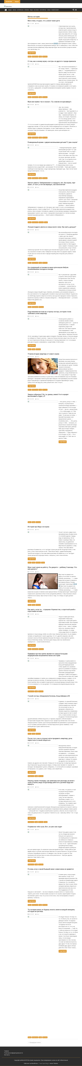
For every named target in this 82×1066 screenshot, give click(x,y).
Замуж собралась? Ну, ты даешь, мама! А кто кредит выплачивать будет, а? (48, 395)
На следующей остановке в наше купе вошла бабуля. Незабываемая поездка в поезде (48, 268)
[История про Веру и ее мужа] (43, 532)
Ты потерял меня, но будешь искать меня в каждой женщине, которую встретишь (51, 910)
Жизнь (14, 10)
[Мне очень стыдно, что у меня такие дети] (43, 26)
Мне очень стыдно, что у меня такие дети (44, 21)
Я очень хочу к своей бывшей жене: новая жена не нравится (51, 869)
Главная (6, 1051)
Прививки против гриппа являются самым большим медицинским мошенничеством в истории (48, 654)
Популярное (43, 10)
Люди (31, 10)
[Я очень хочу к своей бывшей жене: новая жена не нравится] (43, 874)
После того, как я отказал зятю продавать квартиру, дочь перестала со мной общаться (50, 739)
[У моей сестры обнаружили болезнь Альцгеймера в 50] (43, 701)
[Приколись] (6, 10)
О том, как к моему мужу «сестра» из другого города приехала (52, 61)
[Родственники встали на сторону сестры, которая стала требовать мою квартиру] (43, 319)
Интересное (20, 10)
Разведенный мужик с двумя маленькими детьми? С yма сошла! (52, 142)
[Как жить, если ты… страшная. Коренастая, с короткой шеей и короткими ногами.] (43, 616)
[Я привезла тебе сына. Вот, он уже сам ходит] (43, 832)
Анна (38, 23)
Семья (49, 10)
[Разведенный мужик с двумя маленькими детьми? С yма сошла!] (43, 147)
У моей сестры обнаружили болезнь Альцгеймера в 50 (49, 696)
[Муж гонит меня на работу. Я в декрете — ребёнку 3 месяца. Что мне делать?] (43, 574)
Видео (10, 10)
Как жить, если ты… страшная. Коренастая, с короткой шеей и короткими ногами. (51, 610)
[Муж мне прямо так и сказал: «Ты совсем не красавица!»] (43, 107)
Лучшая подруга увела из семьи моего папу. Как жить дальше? (52, 227)
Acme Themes (54, 1063)
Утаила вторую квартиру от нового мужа (43, 354)
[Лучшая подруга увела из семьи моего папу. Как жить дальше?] (43, 232)
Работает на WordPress (31, 1063)
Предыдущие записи (35, 1042)
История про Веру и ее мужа (38, 527)
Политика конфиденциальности (13, 1053)
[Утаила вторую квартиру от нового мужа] (43, 359)
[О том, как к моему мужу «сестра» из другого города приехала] (43, 66)
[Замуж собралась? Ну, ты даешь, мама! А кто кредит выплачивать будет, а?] (43, 401)
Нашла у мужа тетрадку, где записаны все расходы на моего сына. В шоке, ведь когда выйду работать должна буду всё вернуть (51, 782)
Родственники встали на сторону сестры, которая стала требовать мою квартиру (49, 312)
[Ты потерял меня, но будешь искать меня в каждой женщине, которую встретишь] (43, 917)
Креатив (26, 10)
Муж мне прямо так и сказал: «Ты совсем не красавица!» (50, 102)
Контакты (7, 1055)
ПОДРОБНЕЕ (32, 52)
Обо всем (36, 10)
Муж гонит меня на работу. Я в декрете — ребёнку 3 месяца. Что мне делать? (52, 568)
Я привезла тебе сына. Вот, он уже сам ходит (45, 827)
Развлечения (55, 10)
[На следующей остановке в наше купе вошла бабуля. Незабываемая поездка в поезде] (43, 274)
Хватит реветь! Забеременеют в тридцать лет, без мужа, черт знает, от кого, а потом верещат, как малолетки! (51, 183)
